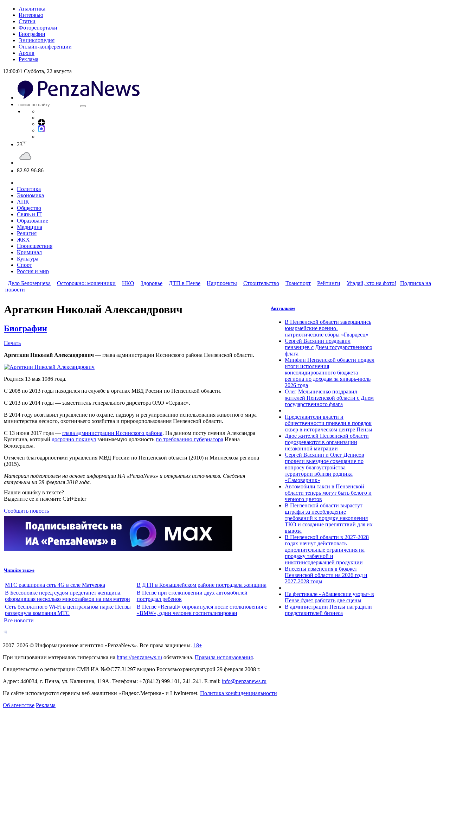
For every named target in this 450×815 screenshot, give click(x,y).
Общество (29, 208)
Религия (27, 233)
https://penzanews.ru (139, 657)
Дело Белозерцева (29, 283)
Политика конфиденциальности (238, 693)
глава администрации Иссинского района (112, 433)
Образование (32, 221)
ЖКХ (23, 240)
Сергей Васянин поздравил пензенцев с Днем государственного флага (328, 347)
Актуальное (283, 308)
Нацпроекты (222, 283)
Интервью (31, 15)
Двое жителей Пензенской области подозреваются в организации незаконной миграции (327, 442)
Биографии (32, 34)
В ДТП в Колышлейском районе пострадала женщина (201, 585)
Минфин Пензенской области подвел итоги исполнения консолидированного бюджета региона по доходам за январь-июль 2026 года (329, 372)
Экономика (30, 195)
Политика (29, 189)
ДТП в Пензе (184, 283)
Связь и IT (29, 214)
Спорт (24, 265)
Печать (12, 343)
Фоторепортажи (38, 28)
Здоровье (151, 283)
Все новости (19, 620)
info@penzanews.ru (244, 681)
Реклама (28, 59)
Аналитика (32, 9)
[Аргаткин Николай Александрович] (49, 367)
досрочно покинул (74, 439)
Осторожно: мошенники (86, 283)
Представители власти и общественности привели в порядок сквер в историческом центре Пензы (328, 423)
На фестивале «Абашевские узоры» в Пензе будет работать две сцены (329, 597)
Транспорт (298, 283)
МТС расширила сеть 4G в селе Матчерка (55, 585)
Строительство (261, 283)
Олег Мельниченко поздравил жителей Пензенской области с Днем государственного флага (329, 398)
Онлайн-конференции (45, 47)
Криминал (29, 252)
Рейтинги (328, 283)
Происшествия (34, 246)
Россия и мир (33, 271)
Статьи (27, 21)
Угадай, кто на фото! (371, 283)
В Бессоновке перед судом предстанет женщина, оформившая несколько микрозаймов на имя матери (67, 596)
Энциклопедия (36, 40)
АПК (23, 202)
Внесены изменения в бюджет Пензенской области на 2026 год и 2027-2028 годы (326, 575)
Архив (26, 53)
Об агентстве (18, 705)
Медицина (29, 227)
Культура (27, 259)
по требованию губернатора (189, 439)
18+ (197, 645)
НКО (128, 283)
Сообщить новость (26, 511)
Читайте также (19, 570)
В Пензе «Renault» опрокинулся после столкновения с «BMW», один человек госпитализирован (202, 610)
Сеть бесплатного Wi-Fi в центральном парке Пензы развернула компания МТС (68, 610)
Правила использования (224, 657)
